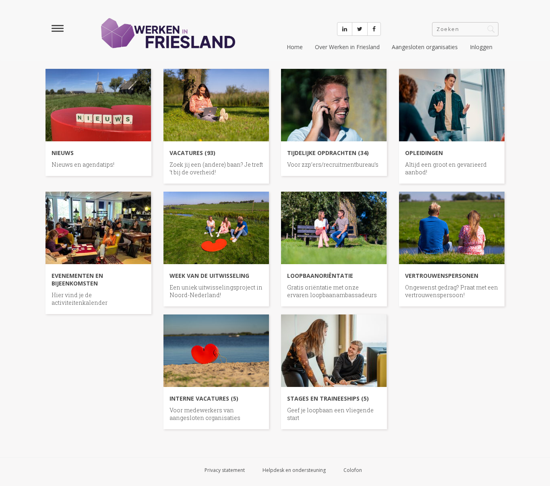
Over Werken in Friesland (347, 47)
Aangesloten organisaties (425, 47)
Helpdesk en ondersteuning (294, 470)
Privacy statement (225, 470)
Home (295, 47)
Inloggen (481, 47)
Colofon (352, 470)
